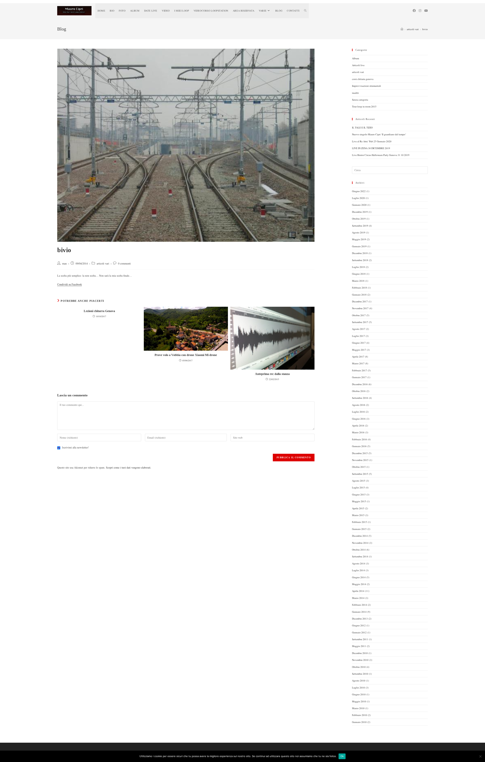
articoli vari (103, 263)
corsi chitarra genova (362, 79)
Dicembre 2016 (360, 384)
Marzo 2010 (358, 708)
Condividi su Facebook (69, 284)
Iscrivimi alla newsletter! (75, 447)
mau (64, 263)
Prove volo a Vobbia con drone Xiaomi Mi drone (186, 355)
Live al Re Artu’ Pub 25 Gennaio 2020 (371, 141)
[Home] (402, 29)
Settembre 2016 (360, 398)
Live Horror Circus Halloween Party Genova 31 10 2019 (380, 155)
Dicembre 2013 (360, 618)
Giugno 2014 (359, 577)
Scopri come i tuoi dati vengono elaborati (128, 467)
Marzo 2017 (358, 363)
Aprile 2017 (358, 356)
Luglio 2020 (358, 198)
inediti (355, 93)
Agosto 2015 (358, 480)
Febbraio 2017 (359, 370)
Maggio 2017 (359, 349)
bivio (425, 29)
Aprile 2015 (358, 508)
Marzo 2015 (358, 515)
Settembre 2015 (360, 474)
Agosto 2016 (358, 405)
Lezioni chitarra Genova (99, 311)
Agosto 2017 (358, 329)
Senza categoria (360, 99)
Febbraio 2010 (359, 715)
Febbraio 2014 (359, 604)
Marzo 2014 (358, 598)
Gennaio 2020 (359, 205)
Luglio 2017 (358, 336)
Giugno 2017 (359, 342)
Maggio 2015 (359, 501)
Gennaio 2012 (359, 632)
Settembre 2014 (360, 556)
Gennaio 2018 (359, 294)
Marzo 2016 (358, 432)
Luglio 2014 (358, 570)
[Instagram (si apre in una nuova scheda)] (420, 10)
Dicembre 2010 (360, 653)
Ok (342, 756)
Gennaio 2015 (359, 529)
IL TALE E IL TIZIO (362, 127)
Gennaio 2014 (359, 611)
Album (355, 58)
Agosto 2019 (358, 232)
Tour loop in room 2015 (364, 106)
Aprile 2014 (358, 591)
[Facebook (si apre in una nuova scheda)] (414, 10)
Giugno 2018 (359, 273)
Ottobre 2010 (359, 667)
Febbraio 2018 (359, 287)
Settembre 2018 (360, 260)
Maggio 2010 (359, 701)
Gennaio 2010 (359, 722)
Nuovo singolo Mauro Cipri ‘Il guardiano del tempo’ (379, 134)
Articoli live (358, 65)
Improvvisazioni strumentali (366, 86)
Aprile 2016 (358, 425)
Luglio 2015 (358, 487)
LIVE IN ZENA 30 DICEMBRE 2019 (371, 148)
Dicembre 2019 (360, 212)
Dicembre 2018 (360, 253)
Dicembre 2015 (360, 453)
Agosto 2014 (358, 563)
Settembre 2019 (360, 225)
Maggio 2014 (359, 584)
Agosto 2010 (358, 680)
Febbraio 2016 (359, 439)
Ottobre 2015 (359, 467)
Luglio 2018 (358, 267)
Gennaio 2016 (359, 446)
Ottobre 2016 (359, 391)
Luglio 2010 (358, 687)
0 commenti (124, 263)
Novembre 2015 (360, 460)
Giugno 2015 (359, 494)
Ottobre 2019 (359, 218)
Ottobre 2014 (359, 549)
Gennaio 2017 (359, 377)
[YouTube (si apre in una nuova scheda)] (426, 10)
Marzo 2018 (358, 280)
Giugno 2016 (359, 418)
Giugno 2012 (359, 625)
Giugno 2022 (359, 191)
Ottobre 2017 (359, 315)
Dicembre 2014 (360, 535)
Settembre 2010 (360, 673)
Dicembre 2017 (360, 301)
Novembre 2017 (360, 308)
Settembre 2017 (360, 322)
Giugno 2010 (359, 694)
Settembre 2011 (360, 639)
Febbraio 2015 (359, 522)
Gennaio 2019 (359, 246)
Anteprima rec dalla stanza (272, 374)
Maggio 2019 (359, 239)
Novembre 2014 (360, 543)
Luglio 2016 (358, 411)
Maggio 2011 (359, 646)
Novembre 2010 (360, 660)
